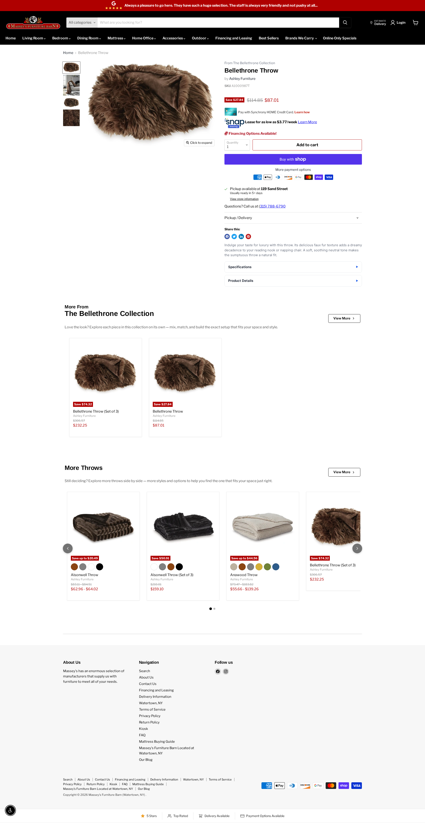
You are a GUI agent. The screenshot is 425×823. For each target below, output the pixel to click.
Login (401, 23)
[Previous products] (68, 548)
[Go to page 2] (214, 609)
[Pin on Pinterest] (248, 236)
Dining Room (88, 38)
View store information (244, 199)
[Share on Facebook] (227, 236)
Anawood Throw (244, 575)
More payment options (293, 170)
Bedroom (60, 38)
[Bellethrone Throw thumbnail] (71, 67)
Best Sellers (269, 38)
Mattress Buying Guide (157, 742)
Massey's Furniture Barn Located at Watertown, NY (98, 788)
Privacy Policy (149, 716)
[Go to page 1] (210, 609)
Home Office (143, 38)
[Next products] (357, 548)
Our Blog (146, 760)
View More (341, 318)
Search (144, 671)
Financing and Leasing (233, 38)
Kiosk (143, 729)
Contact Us (147, 684)
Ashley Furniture (242, 79)
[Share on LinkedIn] (241, 236)
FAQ (142, 735)
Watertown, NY (151, 703)
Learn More (307, 122)
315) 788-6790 (273, 206)
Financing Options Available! (252, 133)
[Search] (345, 22)
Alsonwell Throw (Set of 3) (172, 575)
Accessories (173, 38)
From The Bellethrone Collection (249, 63)
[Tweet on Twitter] (234, 236)
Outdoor (199, 38)
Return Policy (149, 722)
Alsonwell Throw (84, 575)
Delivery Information (155, 697)
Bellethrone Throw (168, 411)
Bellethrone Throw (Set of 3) (96, 411)
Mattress (116, 38)
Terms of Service (152, 709)
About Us (146, 677)
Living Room (33, 38)
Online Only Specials (339, 38)
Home (11, 38)
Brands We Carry (300, 38)
